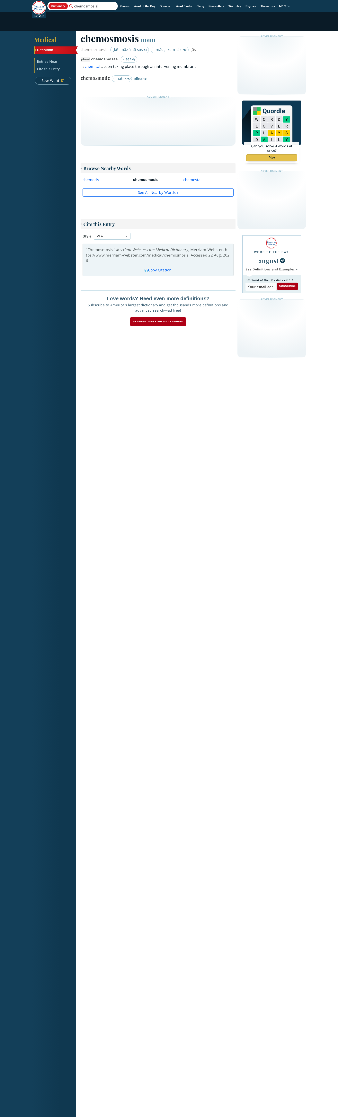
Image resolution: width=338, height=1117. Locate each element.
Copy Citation (160, 270)
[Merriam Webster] (271, 243)
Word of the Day (144, 6)
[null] (282, 260)
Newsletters (216, 6)
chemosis (91, 179)
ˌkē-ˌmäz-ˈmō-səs (128, 49)
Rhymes (250, 6)
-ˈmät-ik (120, 78)
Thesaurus (268, 6)
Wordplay (234, 6)
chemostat (192, 179)
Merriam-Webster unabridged (158, 321)
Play (272, 157)
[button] (284, 6)
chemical (92, 66)
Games (124, 6)
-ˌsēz (127, 59)
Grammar (166, 6)
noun (148, 39)
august (269, 261)
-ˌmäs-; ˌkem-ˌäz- (168, 49)
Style (87, 236)
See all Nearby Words (157, 192)
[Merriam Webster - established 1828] (39, 5)
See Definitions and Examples (270, 269)
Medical (45, 39)
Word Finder (184, 6)
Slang (200, 6)
